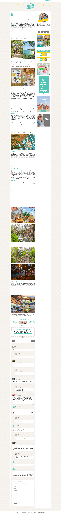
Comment (15, 490)
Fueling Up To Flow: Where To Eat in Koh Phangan (24, 14)
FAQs (23, 0)
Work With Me (16, 0)
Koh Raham (30, 184)
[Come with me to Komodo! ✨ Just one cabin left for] (40, 38)
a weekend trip (17, 117)
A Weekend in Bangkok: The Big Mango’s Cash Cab (31, 322)
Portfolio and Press (28, 0)
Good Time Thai (19, 171)
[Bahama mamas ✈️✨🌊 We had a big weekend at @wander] (40, 44)
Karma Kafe (22, 115)
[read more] (23, 322)
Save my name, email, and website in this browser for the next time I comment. (23, 501)
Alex (19, 353)
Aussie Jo (17, 346)
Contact (11, 0)
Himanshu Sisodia (18, 406)
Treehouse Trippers (19, 360)
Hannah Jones (18, 442)
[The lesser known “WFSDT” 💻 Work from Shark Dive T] (46, 44)
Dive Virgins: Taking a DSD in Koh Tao (15, 322)
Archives (20, 0)
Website (15, 488)
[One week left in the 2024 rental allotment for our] (46, 38)
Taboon (19, 156)
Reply (33, 351)
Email (15, 486)
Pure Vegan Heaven (23, 61)
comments (16, 16)
